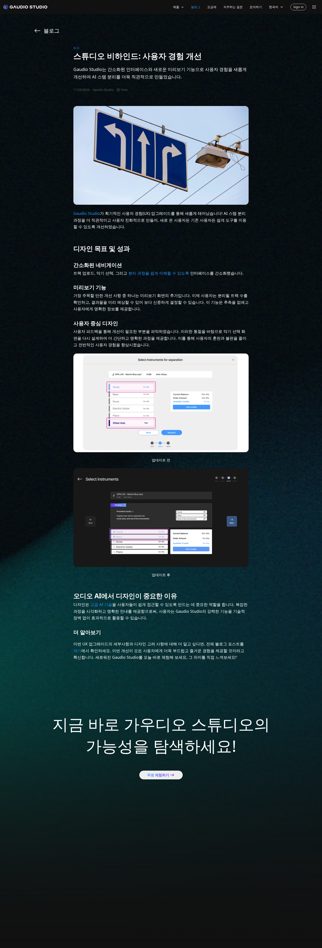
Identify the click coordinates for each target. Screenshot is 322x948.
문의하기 (256, 7)
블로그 (195, 7)
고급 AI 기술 (101, 604)
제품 (176, 7)
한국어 (273, 7)
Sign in (298, 7)
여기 (77, 650)
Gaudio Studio (86, 213)
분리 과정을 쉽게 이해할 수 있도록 (158, 273)
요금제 (211, 7)
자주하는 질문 (233, 7)
